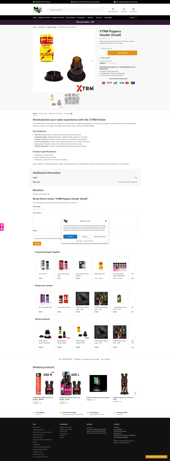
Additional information (56, 113)
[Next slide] (93, 61)
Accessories (41, 27)
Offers (62, 437)
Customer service (38, 430)
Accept (70, 236)
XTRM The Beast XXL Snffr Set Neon (98, 397)
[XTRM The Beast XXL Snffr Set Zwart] (125, 383)
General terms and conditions (42, 432)
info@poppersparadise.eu (126, 441)
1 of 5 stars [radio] (34, 209)
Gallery (35, 113)
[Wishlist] (54, 374)
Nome (35, 230)
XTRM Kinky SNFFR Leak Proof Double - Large (70, 398)
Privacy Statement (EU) (40, 457)
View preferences (99, 236)
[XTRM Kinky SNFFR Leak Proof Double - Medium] (45, 383)
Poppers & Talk (37, 452)
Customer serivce (113, 11)
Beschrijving (43, 113)
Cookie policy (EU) (39, 454)
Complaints (36, 444)
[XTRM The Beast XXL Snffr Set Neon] (98, 383)
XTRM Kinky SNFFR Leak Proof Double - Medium (43, 398)
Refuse (85, 236)
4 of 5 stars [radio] (42, 209)
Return (35, 442)
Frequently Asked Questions (42, 447)
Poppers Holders (51, 27)
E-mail (87, 230)
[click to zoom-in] (64, 60)
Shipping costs (37, 437)
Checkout (124, 11)
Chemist (62, 435)
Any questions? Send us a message (156, 456)
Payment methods (38, 435)
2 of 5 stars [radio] (36, 209)
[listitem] (45, 269)
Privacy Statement (88, 240)
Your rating (37, 206)
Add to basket (122, 53)
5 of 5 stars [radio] (44, 209)
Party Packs (63, 431)
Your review (37, 213)
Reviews (68, 113)
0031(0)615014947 (124, 443)
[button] (106, 221)
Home (34, 27)
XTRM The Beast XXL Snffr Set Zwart (123, 398)
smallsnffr (107, 359)
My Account (37, 427)
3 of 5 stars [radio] (39, 209)
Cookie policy (79, 240)
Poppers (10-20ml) (65, 427)
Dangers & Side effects (40, 449)
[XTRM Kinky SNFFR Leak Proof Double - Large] (72, 383)
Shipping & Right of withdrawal (42, 439)
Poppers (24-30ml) (66, 429)
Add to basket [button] (45, 407)
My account (133, 11)
